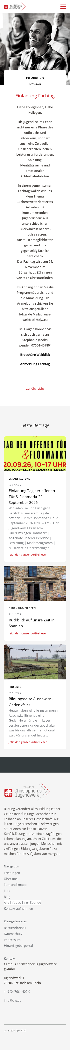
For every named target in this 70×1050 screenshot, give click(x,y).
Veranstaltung (20, 478)
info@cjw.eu (12, 1000)
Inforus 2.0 (35, 78)
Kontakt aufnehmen (18, 908)
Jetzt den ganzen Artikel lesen (28, 554)
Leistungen (12, 873)
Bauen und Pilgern (22, 608)
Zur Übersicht (35, 388)
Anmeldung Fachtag (35, 364)
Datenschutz (13, 934)
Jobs (7, 891)
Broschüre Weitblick (35, 355)
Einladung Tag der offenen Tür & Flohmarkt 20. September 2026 (32, 496)
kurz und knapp (15, 885)
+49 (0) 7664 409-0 (17, 991)
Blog (7, 897)
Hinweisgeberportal (18, 945)
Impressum (12, 940)
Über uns (11, 879)
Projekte (15, 687)
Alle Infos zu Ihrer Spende (22, 902)
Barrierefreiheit (15, 928)
